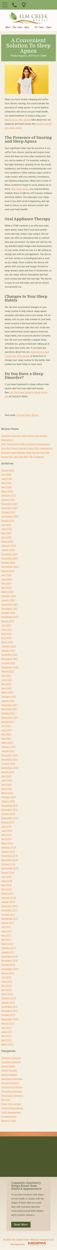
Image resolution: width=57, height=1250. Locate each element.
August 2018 (7, 872)
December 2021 (9, 705)
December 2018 (9, 855)
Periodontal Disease (11, 1087)
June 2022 (6, 679)
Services (5, 1099)
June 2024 (6, 579)
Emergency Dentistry (12, 1078)
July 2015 (6, 1027)
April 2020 (6, 788)
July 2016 (6, 977)
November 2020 (9, 759)
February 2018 (8, 897)
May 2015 (6, 1036)
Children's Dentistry (11, 1058)
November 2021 (9, 709)
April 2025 (6, 537)
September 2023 (9, 617)
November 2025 (9, 508)
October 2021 (8, 713)
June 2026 (6, 478)
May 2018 (6, 885)
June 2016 (6, 981)
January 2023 (8, 650)
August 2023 (7, 621)
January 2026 (8, 499)
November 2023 (9, 608)
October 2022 (8, 663)
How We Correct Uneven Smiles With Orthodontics (27, 448)
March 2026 (7, 491)
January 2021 (8, 751)
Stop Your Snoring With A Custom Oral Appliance (25, 444)
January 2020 (8, 801)
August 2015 (7, 1023)
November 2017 (9, 910)
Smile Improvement (11, 1104)
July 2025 (6, 524)
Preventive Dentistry (11, 1091)
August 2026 (7, 470)
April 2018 (6, 889)
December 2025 (9, 504)
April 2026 (6, 487)
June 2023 (6, 629)
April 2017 (6, 939)
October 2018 (8, 864)
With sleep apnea (20, 189)
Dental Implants (9, 1074)
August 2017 (7, 922)
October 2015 (8, 1015)
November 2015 (9, 1010)
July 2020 (6, 776)
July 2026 (6, 474)
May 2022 (6, 684)
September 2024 (9, 566)
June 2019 (6, 830)
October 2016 (8, 964)
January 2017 (8, 952)
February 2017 (8, 948)
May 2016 (6, 985)
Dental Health (8, 1066)
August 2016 (7, 973)
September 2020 (9, 767)
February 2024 (8, 596)
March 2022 (7, 692)
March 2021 (7, 742)
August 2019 (7, 822)
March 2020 (7, 792)
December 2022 (9, 654)
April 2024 (6, 587)
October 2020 (8, 763)
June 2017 (6, 931)
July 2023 (6, 625)
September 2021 (9, 717)
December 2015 (9, 1006)
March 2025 (7, 541)
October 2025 (8, 512)
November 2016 (9, 960)
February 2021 (8, 746)
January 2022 (8, 700)
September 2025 (9, 516)
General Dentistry (10, 1083)
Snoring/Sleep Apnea (27, 415)
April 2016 (6, 989)
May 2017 (6, 935)
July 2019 (6, 826)
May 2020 (6, 784)
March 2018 (7, 893)
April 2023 (6, 638)
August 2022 (7, 671)
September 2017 (9, 918)
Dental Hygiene (9, 1070)
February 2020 (8, 797)
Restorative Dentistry (12, 1095)
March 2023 (7, 642)
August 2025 (7, 520)
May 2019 (6, 834)
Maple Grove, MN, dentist (18, 119)
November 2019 (9, 809)
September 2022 (9, 667)
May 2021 (6, 734)
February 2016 (8, 998)
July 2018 (6, 876)
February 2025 (8, 545)
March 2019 (7, 843)
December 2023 (9, 604)
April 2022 (6, 688)
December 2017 (9, 906)
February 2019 (8, 847)
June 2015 (6, 1031)
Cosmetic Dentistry (11, 1062)
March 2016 (7, 994)
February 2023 (8, 646)
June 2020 (6, 780)
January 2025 (8, 550)
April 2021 (6, 738)
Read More (21, 1224)
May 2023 (6, 633)
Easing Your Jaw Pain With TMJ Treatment (22, 456)
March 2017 (7, 943)
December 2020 (9, 755)
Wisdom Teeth (8, 1120)
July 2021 (6, 725)
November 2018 (9, 860)
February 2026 (8, 495)
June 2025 (6, 529)
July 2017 (6, 927)
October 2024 (8, 562)
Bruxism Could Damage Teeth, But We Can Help (25, 452)
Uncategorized (8, 1116)
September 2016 (9, 969)
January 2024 (8, 600)
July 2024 (6, 575)
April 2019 (6, 839)
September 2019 (9, 818)
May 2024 (6, 583)
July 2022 (6, 675)
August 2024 (7, 571)
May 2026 (6, 483)
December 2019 (9, 805)
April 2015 (6, 1040)
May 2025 (6, 533)
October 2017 (8, 914)
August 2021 (7, 721)
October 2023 (8, 612)
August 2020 (7, 772)
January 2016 (8, 1002)
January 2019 (8, 851)
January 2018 (8, 901)
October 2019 (8, 813)
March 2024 (7, 591)
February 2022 (8, 696)
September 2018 (9, 868)
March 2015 (7, 1044)
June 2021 (6, 730)
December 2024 (9, 554)
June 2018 (6, 880)
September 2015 (9, 1019)
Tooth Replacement (11, 1112)
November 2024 (9, 558)
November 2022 (9, 658)
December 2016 (9, 956)
